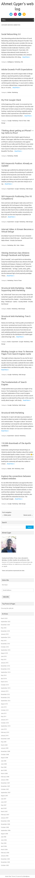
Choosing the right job (7, 608)
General (17, 435)
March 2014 (4, 681)
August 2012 (4, 704)
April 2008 (4, 770)
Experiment (10, 188)
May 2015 (3, 659)
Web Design (29, 188)
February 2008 (5, 776)
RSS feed (4, 585)
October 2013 (5, 684)
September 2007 (5, 792)
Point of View (22, 120)
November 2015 (5, 643)
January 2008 (4, 779)
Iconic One (8, 876)
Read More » (26, 57)
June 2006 (4, 840)
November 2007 (5, 786)
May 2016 (3, 640)
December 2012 (5, 694)
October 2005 (5, 865)
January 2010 (4, 735)
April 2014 (4, 678)
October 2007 (5, 789)
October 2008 (5, 754)
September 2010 (5, 726)
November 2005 (5, 862)
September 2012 (5, 700)
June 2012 (4, 707)
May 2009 (3, 741)
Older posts (6, 515)
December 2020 (5, 624)
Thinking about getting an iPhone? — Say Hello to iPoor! (17, 131)
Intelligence (10, 62)
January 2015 (4, 662)
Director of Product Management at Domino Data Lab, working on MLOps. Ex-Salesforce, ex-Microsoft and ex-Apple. (17, 564)
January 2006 (4, 855)
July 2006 (3, 836)
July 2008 (3, 760)
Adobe (9, 92)
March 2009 (4, 745)
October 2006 (5, 827)
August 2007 (4, 795)
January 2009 (4, 748)
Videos (22, 245)
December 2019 (5, 631)
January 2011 (4, 719)
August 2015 (4, 653)
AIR (13, 468)
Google (9, 120)
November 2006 (5, 824)
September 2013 (5, 688)
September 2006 (5, 830)
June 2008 (4, 764)
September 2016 (5, 637)
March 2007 (4, 811)
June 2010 (4, 729)
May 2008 (3, 767)
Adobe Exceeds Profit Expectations (16, 69)
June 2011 (4, 713)
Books (9, 308)
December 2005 (5, 859)
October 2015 (5, 647)
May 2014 (3, 675)
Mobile (16, 155)
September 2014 (5, 672)
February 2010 (5, 732)
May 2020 (3, 627)
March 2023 (4, 618)
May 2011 (3, 716)
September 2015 (5, 650)
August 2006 (4, 833)
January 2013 (4, 691)
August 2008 (4, 757)
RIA (22, 62)
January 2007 (4, 817)
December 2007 (5, 783)
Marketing (17, 62)
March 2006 (4, 849)
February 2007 (5, 814)
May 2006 (3, 843)
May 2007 (3, 805)
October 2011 (5, 710)
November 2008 (5, 751)
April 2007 (4, 808)
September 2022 (5, 621)
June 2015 (4, 656)
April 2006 (4, 846)
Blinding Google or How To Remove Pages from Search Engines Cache (17, 352)
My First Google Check (11, 100)
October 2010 (5, 722)
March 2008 (4, 773)
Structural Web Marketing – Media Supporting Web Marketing (16, 289)
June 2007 (4, 802)
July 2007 (3, 798)
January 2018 (4, 634)
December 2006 (5, 821)
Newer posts (28, 515)
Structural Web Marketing (12, 413)
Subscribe (6, 597)
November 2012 (5, 697)
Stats (18, 245)
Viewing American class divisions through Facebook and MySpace (15, 254)
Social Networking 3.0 (11, 34)
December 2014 (5, 665)
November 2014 (5, 669)
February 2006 (5, 852)
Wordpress (26, 876)
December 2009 (5, 738)
